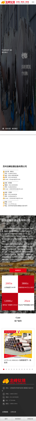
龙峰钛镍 (13, 412)
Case (18, 317)
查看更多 (18, 270)
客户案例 (18, 321)
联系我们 (15, 128)
